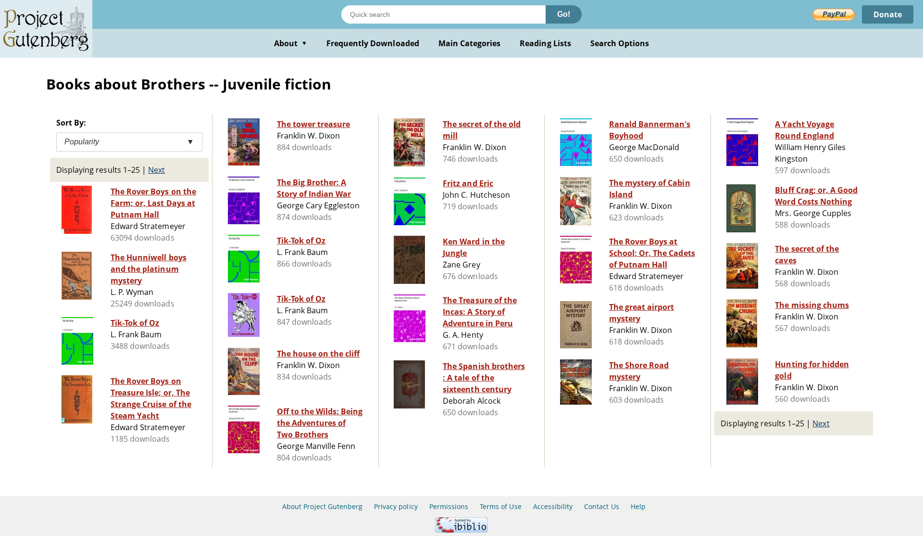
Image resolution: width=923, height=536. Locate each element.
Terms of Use (500, 506)
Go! (563, 14)
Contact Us (601, 506)
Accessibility (553, 506)
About (290, 43)
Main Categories (469, 43)
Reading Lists (545, 43)
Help (638, 506)
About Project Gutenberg (322, 506)
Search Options (619, 43)
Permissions (448, 506)
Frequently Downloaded (372, 43)
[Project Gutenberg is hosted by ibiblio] (461, 530)
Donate (887, 14)
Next (156, 170)
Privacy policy (396, 506)
